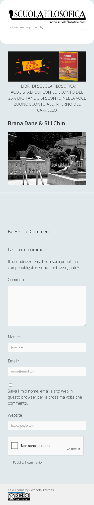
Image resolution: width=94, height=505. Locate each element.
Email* (13, 361)
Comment (16, 279)
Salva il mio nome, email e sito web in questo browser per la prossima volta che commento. (45, 397)
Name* (14, 337)
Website (15, 415)
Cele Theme (16, 490)
